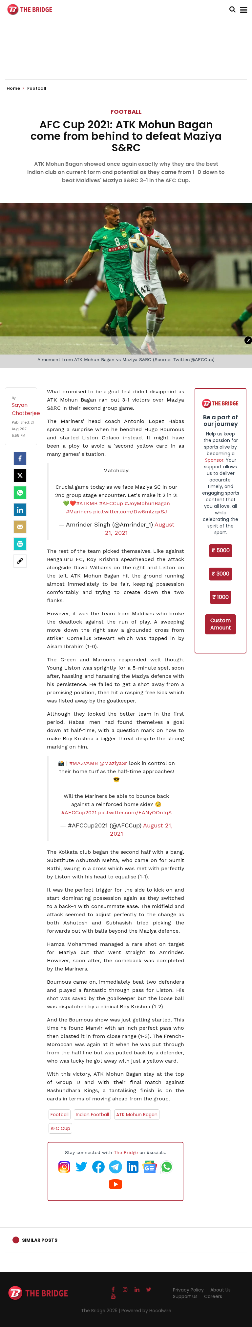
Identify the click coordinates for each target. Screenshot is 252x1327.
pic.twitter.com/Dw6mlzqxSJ (130, 511)
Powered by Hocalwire (146, 1310)
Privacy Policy (188, 1290)
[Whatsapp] (20, 492)
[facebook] (20, 458)
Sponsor (214, 460)
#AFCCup (111, 503)
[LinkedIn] (20, 509)
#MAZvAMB (83, 763)
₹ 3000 (220, 573)
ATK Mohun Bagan (137, 1114)
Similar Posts (39, 1240)
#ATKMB (86, 503)
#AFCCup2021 (78, 812)
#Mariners (79, 511)
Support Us (185, 1296)
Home (14, 88)
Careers (213, 1296)
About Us (220, 1290)
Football (126, 112)
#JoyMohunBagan (147, 503)
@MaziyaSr (113, 763)
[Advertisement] (126, 59)
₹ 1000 (220, 597)
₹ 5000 (221, 550)
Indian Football (92, 1114)
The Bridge (126, 1152)
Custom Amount (220, 624)
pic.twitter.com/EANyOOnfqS (135, 812)
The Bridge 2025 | (101, 1310)
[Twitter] (20, 475)
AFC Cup (60, 1128)
